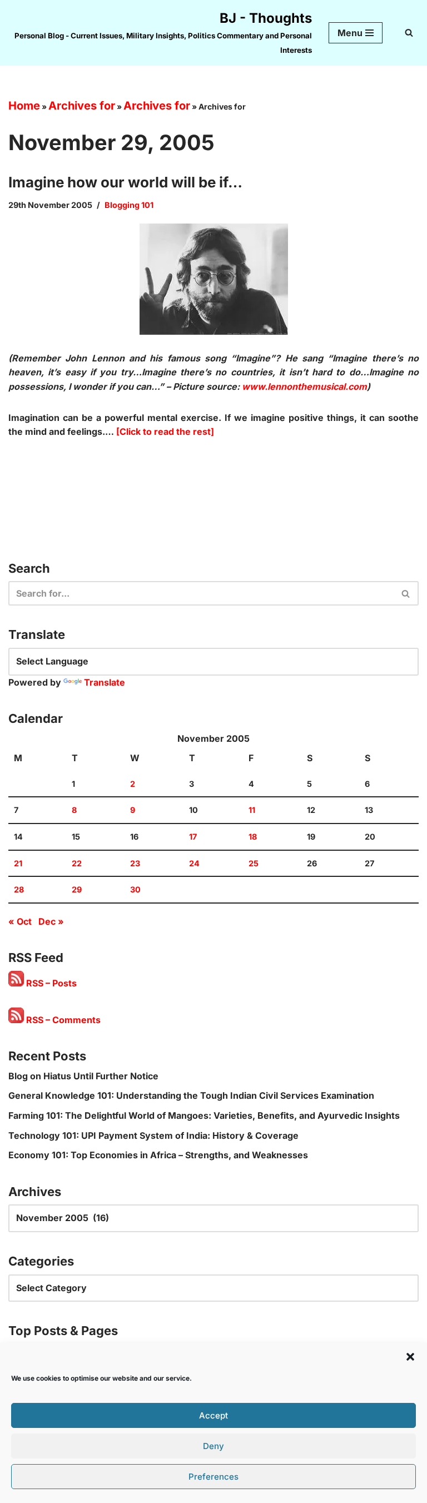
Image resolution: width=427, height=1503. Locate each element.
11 (252, 810)
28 (19, 889)
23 (135, 863)
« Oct (20, 921)
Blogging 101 (129, 205)
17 (193, 836)
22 (77, 863)
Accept (213, 1415)
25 (254, 863)
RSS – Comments (62, 1019)
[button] (410, 1356)
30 (135, 889)
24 (194, 863)
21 (18, 863)
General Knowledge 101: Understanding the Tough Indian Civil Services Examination (191, 1095)
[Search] (409, 32)
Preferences (213, 1476)
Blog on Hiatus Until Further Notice (83, 1076)
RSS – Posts (50, 983)
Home (24, 105)
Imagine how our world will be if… (125, 182)
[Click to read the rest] (165, 431)
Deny (213, 1446)
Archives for (81, 105)
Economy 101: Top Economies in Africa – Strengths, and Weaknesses (158, 1154)
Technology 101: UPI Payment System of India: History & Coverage (153, 1135)
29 (77, 889)
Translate (104, 682)
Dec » (51, 921)
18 (253, 836)
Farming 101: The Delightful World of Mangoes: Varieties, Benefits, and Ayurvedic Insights (204, 1115)
